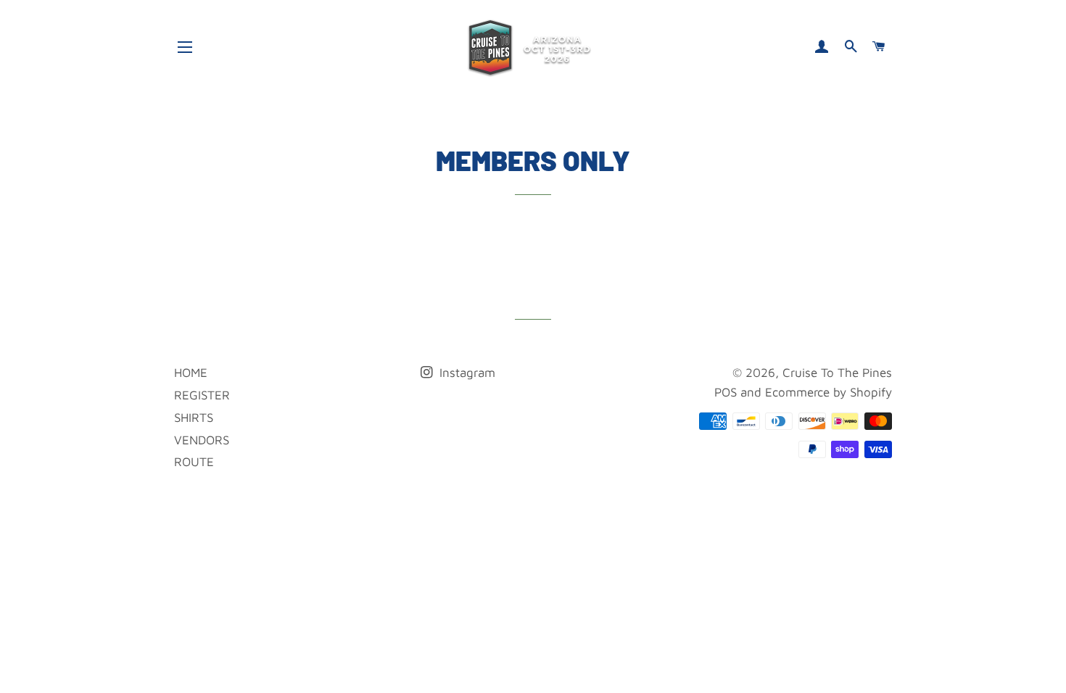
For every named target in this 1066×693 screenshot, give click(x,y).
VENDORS (201, 440)
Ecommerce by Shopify (828, 392)
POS (725, 392)
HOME (190, 372)
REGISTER (202, 395)
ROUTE (194, 462)
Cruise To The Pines (837, 372)
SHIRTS (193, 417)
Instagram (465, 372)
